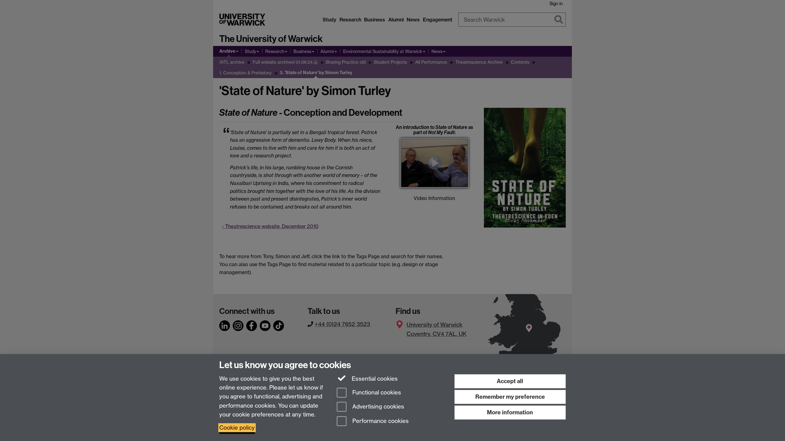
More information (510, 412)
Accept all (510, 381)
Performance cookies (380, 421)
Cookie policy (237, 427)
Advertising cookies (377, 406)
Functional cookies (376, 392)
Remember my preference (510, 396)
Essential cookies (374, 378)
